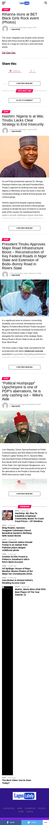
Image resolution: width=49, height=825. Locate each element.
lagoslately (16, 29)
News (19, 808)
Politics (42, 808)
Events (30, 812)
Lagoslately (9, 808)
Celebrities (30, 808)
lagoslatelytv (16, 131)
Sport (21, 812)
